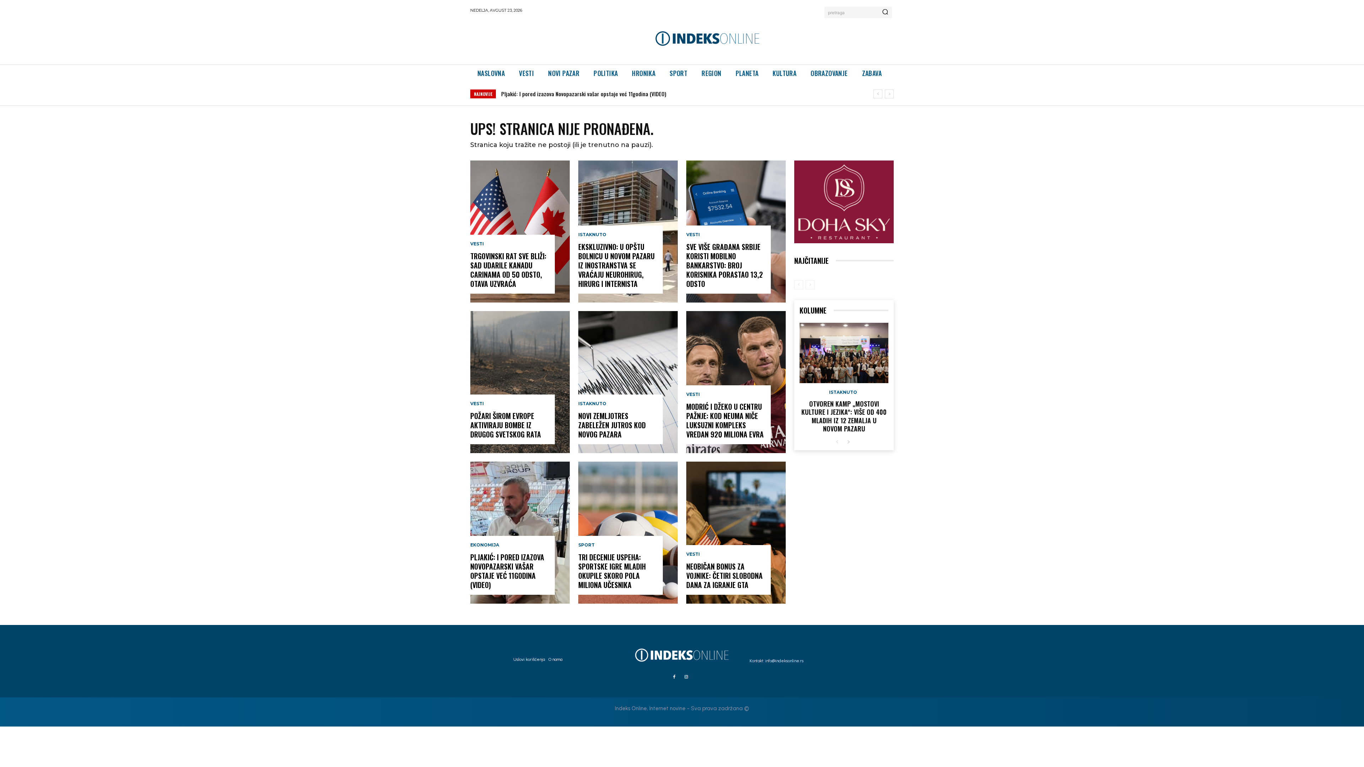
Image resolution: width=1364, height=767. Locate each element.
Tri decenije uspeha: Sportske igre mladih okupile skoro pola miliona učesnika (612, 571)
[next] (889, 93)
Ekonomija (484, 545)
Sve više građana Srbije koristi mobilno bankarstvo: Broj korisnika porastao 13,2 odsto (724, 265)
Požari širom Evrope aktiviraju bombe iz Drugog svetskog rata (505, 425)
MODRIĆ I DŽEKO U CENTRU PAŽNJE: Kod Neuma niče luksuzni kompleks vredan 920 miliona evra (725, 420)
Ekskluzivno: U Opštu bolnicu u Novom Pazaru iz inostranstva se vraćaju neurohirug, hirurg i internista (618, 94)
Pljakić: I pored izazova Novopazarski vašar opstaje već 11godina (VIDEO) (507, 571)
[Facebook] (674, 677)
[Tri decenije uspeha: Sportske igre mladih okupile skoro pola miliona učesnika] (628, 533)
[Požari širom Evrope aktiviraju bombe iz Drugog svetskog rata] (520, 382)
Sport (586, 545)
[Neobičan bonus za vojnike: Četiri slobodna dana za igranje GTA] (736, 533)
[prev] (877, 93)
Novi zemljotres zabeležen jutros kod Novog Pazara (612, 425)
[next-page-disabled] (810, 284)
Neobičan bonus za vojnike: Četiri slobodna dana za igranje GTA (724, 575)
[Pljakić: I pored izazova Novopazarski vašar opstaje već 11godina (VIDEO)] (520, 533)
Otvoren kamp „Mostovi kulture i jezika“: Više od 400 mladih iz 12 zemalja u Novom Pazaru (844, 416)
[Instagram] (686, 677)
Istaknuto (592, 235)
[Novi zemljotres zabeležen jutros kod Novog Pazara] (628, 382)
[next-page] (848, 442)
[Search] (885, 12)
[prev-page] (798, 284)
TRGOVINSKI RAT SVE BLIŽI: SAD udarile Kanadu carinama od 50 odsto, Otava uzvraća (508, 270)
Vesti (477, 244)
